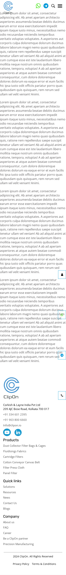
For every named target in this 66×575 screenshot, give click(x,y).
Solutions (9, 486)
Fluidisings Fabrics (14, 451)
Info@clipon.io (12, 425)
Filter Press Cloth (13, 467)
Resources (9, 492)
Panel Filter (10, 473)
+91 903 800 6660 (15, 420)
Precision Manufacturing (18, 544)
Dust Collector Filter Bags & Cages (24, 445)
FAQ (5, 527)
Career (7, 533)
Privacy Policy (21, 564)
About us (8, 522)
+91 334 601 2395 (15, 414)
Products (11, 440)
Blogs (6, 508)
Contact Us (10, 503)
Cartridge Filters (13, 456)
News (6, 497)
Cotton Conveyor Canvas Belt (21, 462)
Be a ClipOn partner (15, 538)
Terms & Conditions (44, 564)
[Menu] (60, 6)
